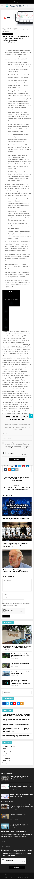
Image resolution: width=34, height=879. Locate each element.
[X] (5, 327)
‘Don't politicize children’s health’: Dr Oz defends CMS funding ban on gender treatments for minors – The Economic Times (16, 730)
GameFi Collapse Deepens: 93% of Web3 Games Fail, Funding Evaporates (17, 488)
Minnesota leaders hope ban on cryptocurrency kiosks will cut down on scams (19, 816)
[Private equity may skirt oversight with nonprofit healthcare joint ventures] (5, 826)
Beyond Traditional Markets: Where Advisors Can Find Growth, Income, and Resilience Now (17, 479)
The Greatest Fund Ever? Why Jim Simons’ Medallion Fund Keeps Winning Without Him (15, 570)
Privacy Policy (13, 877)
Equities (4, 753)
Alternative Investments (7, 33)
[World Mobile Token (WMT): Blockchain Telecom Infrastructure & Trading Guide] (6, 682)
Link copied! (11, 296)
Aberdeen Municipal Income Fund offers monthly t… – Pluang (21, 795)
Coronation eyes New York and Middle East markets (20, 664)
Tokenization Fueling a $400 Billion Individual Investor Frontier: (15, 519)
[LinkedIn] (5, 310)
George (5, 42)
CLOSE (31, 415)
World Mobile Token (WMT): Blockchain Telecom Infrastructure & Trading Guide (20, 682)
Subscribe (17, 867)
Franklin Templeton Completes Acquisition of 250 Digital (18, 777)
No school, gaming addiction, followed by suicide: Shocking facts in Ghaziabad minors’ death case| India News (21, 806)
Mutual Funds (6, 758)
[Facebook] (5, 318)
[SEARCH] (30, 692)
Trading (4, 762)
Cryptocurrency (6, 751)
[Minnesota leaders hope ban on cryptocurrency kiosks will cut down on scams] (5, 816)
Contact (6, 877)
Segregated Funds (7, 760)
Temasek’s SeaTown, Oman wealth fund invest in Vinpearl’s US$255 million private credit (16, 646)
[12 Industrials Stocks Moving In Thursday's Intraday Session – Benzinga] (6, 655)
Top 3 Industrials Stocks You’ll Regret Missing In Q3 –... (20, 672)
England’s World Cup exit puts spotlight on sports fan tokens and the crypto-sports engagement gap (15, 545)
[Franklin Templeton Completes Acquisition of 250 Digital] (5, 778)
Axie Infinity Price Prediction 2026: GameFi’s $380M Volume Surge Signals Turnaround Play (20, 786)
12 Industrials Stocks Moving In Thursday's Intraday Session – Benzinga (20, 655)
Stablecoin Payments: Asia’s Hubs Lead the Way (15, 724)
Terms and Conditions (23, 877)
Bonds (4, 748)
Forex (4, 755)
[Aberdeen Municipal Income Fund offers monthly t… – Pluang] (5, 796)
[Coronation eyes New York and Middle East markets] (6, 665)
